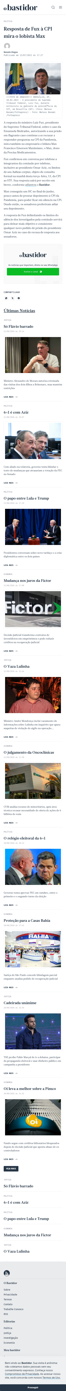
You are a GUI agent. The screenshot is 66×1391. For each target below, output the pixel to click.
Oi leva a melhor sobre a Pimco (30, 1089)
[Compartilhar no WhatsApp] (6, 298)
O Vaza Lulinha (16, 667)
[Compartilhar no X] (12, 298)
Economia (9, 1342)
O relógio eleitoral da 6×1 (24, 838)
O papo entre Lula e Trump (26, 498)
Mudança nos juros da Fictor (27, 581)
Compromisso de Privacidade (22, 1374)
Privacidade (10, 1294)
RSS (6, 1314)
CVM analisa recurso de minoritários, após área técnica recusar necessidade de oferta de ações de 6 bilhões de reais (32, 811)
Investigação (11, 1337)
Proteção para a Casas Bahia (27, 921)
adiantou (30, 185)
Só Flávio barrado (18, 327)
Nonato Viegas (11, 52)
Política (8, 1328)
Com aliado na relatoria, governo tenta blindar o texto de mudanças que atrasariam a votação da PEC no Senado (33, 471)
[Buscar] (53, 7)
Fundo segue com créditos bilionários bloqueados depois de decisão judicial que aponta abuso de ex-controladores (32, 1147)
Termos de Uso (51, 1377)
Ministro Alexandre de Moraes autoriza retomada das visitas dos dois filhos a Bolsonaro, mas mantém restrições (33, 385)
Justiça (7, 1333)
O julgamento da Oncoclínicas (29, 753)
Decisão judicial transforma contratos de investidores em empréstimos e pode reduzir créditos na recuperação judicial (29, 639)
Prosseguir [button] (33, 1387)
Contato (8, 1304)
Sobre (7, 1289)
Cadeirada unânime (20, 1003)
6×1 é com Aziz (16, 412)
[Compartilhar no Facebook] (18, 298)
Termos (8, 1299)
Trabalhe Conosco (13, 1309)
